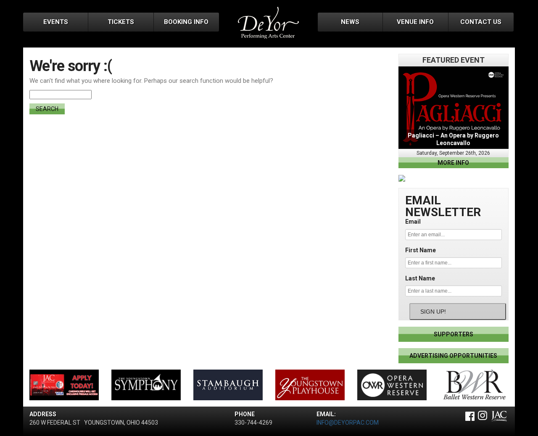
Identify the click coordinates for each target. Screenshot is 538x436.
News (350, 22)
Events (55, 22)
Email (413, 221)
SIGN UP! (433, 311)
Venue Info (415, 22)
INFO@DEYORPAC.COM (347, 422)
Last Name (420, 278)
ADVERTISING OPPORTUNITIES (453, 355)
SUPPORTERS (453, 334)
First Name (420, 250)
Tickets (121, 22)
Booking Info (186, 22)
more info (453, 162)
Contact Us (480, 22)
